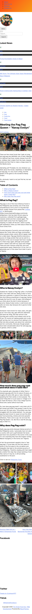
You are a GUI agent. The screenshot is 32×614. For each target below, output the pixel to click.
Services (7, 6)
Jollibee (27, 209)
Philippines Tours (16, 459)
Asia (1, 51)
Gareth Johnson (4, 132)
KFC (1, 211)
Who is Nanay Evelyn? (11, 191)
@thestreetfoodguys (10, 603)
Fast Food (2, 66)
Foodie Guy (3, 101)
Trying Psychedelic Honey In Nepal (11, 59)
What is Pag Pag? (9, 189)
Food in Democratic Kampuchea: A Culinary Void (15, 91)
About (6, 2)
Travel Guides (7, 120)
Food (1, 54)
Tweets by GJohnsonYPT (8, 593)
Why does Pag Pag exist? (12, 196)
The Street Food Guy (19, 607)
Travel (5, 118)
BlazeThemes (24, 609)
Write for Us (8, 4)
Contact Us (7, 8)
